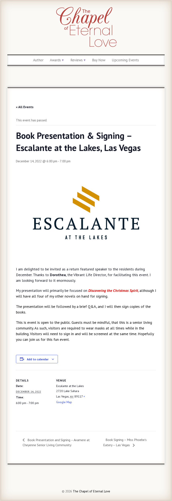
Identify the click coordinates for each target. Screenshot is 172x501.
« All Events (25, 107)
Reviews (76, 60)
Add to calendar (37, 359)
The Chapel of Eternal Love (91, 491)
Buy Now (98, 60)
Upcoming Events (125, 60)
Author (38, 60)
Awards (55, 60)
